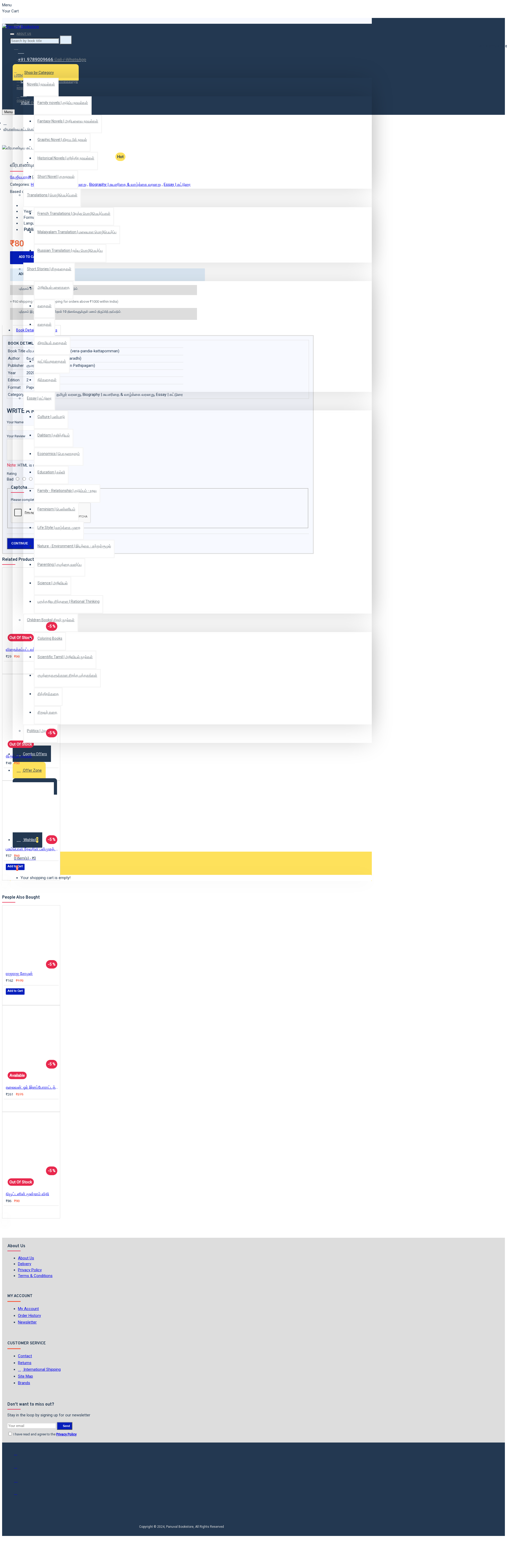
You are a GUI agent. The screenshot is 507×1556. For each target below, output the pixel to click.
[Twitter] (19, 1469)
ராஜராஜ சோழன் (19, 973)
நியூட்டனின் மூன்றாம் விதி (27, 1194)
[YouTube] (19, 1495)
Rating (12, 474)
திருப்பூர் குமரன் (19, 756)
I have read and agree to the (45, 1434)
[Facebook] (19, 1455)
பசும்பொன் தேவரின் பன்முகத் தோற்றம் (32, 849)
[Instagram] (19, 1482)
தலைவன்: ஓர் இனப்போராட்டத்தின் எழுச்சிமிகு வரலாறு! (32, 1087)
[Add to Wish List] (9, 667)
